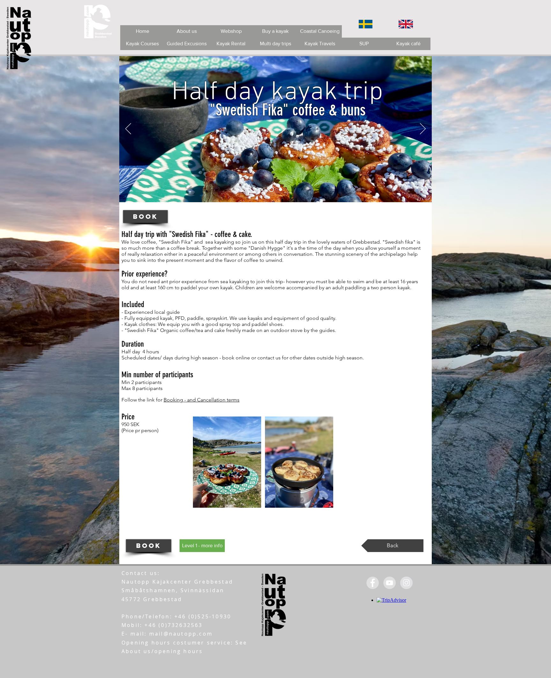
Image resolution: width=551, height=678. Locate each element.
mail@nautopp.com (181, 633)
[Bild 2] (280, 189)
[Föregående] (128, 129)
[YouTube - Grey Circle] (389, 583)
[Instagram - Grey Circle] (406, 583)
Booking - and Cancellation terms (201, 400)
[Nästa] (423, 129)
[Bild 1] (271, 189)
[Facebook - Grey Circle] (372, 583)
